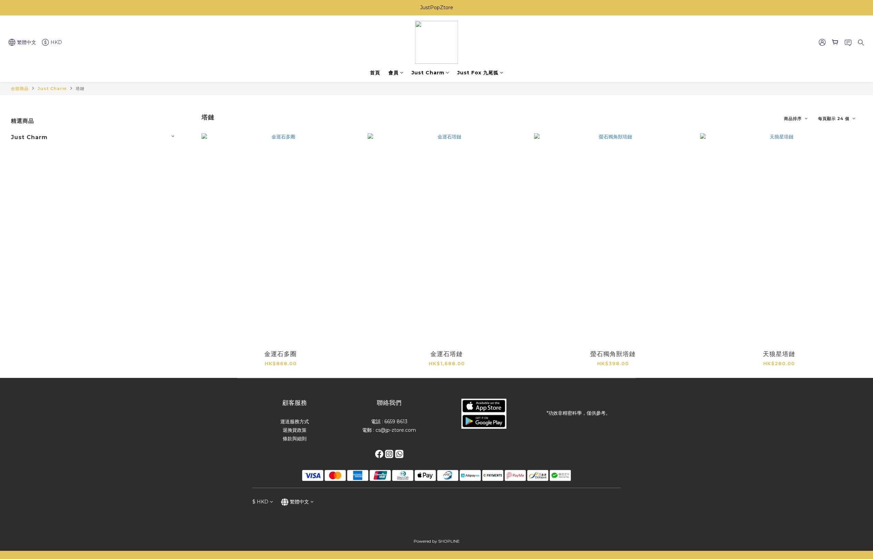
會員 (393, 73)
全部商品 (20, 88)
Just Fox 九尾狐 (478, 73)
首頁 (375, 73)
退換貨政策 (295, 430)
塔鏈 (80, 88)
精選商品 (22, 121)
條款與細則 (295, 439)
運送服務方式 (294, 421)
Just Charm (428, 73)
